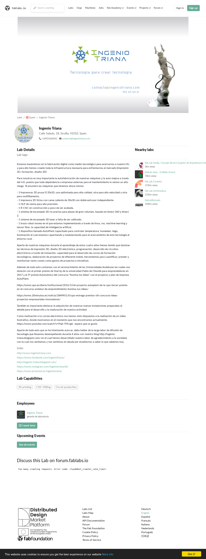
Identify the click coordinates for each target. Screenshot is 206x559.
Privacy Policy (90, 536)
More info (107, 554)
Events (130, 8)
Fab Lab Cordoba (153, 181)
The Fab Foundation (93, 528)
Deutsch (146, 509)
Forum (157, 8)
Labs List (87, 509)
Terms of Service (91, 540)
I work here (28, 425)
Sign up (193, 8)
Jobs (101, 8)
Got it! (191, 554)
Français (146, 520)
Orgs (79, 8)
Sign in (180, 8)
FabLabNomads (152, 200)
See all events (27, 444)
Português (147, 532)
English (145, 513)
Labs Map (87, 513)
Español (145, 517)
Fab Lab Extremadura (155, 191)
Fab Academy (114, 8)
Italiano (145, 524)
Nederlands (147, 528)
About (85, 517)
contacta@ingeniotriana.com (76, 139)
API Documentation (93, 520)
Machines (90, 8)
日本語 (145, 536)
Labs (70, 8)
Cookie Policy (90, 532)
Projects (143, 8)
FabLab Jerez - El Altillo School (160, 172)
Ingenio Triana (47, 117)
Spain (31, 117)
